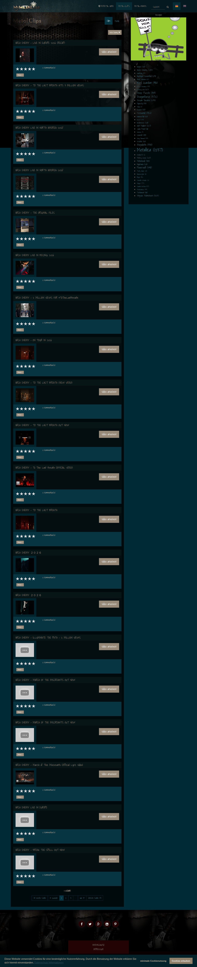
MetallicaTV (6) (141, 155)
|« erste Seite (40, 898)
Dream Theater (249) (146, 100)
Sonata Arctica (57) (143, 186)
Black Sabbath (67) (143, 79)
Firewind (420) (144, 113)
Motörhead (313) (143, 161)
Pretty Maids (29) (142, 171)
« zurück (54, 898)
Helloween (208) (142, 122)
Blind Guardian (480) (147, 83)
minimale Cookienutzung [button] (153, 961)
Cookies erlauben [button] (181, 961)
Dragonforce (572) (147, 96)
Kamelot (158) (141, 135)
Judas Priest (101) (142, 128)
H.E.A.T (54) (140, 119)
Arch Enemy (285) (145, 70)
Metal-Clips (124, 6)
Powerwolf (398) (144, 168)
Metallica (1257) (150, 149)
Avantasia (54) (141, 73)
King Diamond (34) (142, 138)
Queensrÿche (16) (141, 174)
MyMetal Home (107, 6)
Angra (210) (141, 66)
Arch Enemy (114, 32)
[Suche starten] (168, 7)
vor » (82, 898)
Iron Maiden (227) (144, 125)
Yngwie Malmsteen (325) (148, 195)
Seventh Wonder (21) (143, 180)
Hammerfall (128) (142, 116)
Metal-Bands (140, 6)
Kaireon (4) (140, 132)
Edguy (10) (139, 106)
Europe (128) (141, 109)
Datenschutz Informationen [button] (49, 962)
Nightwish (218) (142, 164)
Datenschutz (98, 945)
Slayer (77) (140, 183)
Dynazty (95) (141, 103)
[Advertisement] (158, 39)
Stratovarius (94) (142, 189)
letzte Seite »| (94, 898)
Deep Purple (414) (146, 93)
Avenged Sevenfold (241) (146, 76)
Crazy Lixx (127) (143, 89)
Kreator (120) (141, 141)
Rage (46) (140, 177)
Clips (108, 20)
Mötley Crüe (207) (144, 157)
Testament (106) (142, 192)
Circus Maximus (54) (143, 86)
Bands (117, 21)
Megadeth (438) (144, 145)
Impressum (98, 949)
